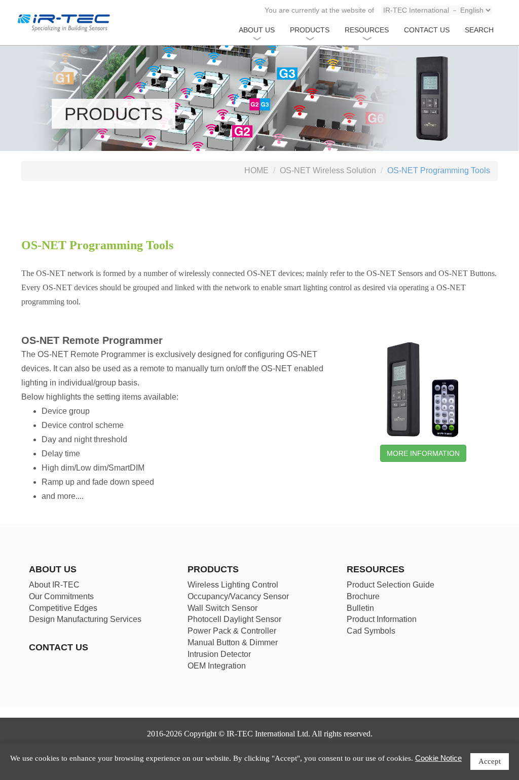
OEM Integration (217, 665)
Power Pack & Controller (232, 631)
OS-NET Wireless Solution (328, 170)
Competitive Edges (63, 608)
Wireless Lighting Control (233, 584)
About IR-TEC (54, 584)
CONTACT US (427, 30)
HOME (256, 170)
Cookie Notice (438, 758)
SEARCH (479, 30)
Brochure (363, 596)
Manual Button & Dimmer (233, 642)
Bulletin (360, 608)
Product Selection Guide (390, 584)
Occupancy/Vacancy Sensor (238, 596)
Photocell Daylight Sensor (234, 619)
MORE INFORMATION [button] (423, 453)
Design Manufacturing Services (85, 619)
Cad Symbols (371, 631)
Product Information (382, 619)
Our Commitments (61, 596)
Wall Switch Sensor (222, 608)
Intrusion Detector (219, 654)
